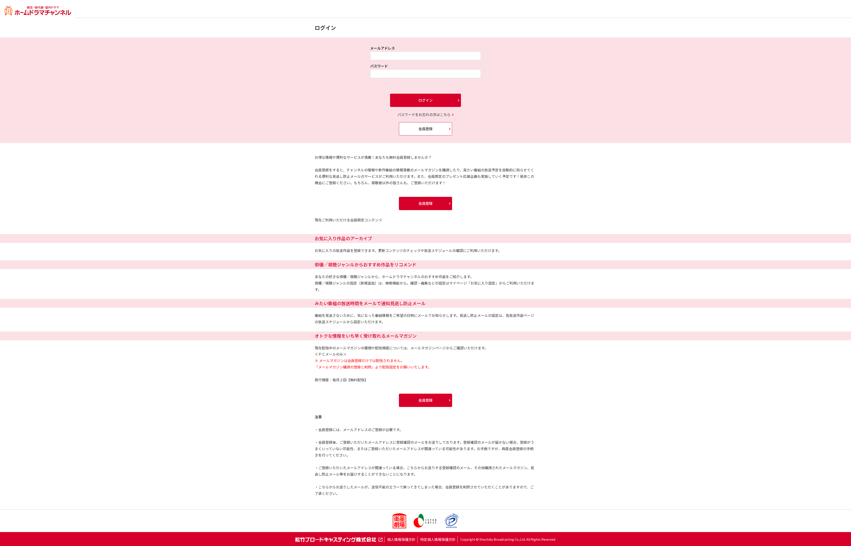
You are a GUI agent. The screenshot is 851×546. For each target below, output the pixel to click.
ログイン (425, 100)
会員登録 (425, 128)
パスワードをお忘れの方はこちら (424, 114)
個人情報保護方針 (401, 539)
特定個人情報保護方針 (438, 539)
